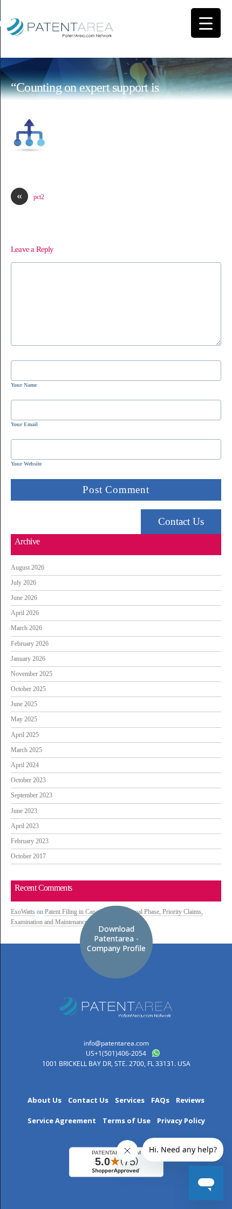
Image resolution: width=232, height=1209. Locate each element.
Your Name (24, 385)
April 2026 (25, 613)
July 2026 (23, 582)
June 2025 (24, 704)
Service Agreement (62, 1120)
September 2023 (31, 795)
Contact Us (181, 521)
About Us (45, 1100)
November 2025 (31, 674)
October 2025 (28, 689)
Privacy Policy (181, 1120)
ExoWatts (23, 912)
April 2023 (25, 826)
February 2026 (30, 643)
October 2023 (28, 780)
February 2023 (30, 841)
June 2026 (24, 598)
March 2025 (26, 750)
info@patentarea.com (116, 1043)
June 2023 (24, 811)
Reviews (190, 1100)
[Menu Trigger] (206, 23)
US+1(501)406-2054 (116, 1053)
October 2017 (28, 856)
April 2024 (25, 765)
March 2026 (26, 628)
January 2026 (28, 658)
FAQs (160, 1100)
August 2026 (27, 567)
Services (130, 1100)
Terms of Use (127, 1120)
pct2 (30, 196)
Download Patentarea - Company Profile (116, 938)
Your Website (26, 464)
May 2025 (24, 719)
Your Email (24, 424)
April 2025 (25, 735)
